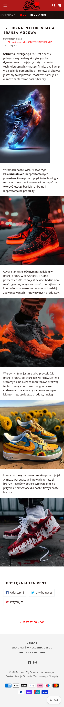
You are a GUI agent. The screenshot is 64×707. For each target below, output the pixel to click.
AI (9, 41)
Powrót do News (33, 622)
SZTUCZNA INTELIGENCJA (40, 41)
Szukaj (32, 643)
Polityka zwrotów (32, 652)
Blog (23, 15)
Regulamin (38, 15)
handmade (16, 41)
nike (24, 41)
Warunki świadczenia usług (32, 647)
